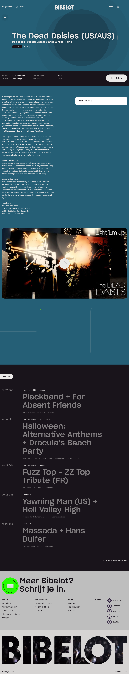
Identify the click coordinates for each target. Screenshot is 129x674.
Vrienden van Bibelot (11, 614)
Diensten (72, 603)
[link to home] (64, 7)
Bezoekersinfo (41, 600)
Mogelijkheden (74, 607)
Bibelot (5, 600)
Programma (7, 7)
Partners (6, 618)
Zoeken (98, 600)
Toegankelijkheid (42, 607)
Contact (38, 611)
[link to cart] (119, 7)
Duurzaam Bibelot (9, 607)
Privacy (118, 672)
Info (111, 7)
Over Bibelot (7, 603)
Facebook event (85, 101)
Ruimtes (71, 611)
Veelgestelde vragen (44, 603)
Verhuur (71, 600)
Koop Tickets (116, 79)
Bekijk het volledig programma (115, 560)
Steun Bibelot (8, 611)
